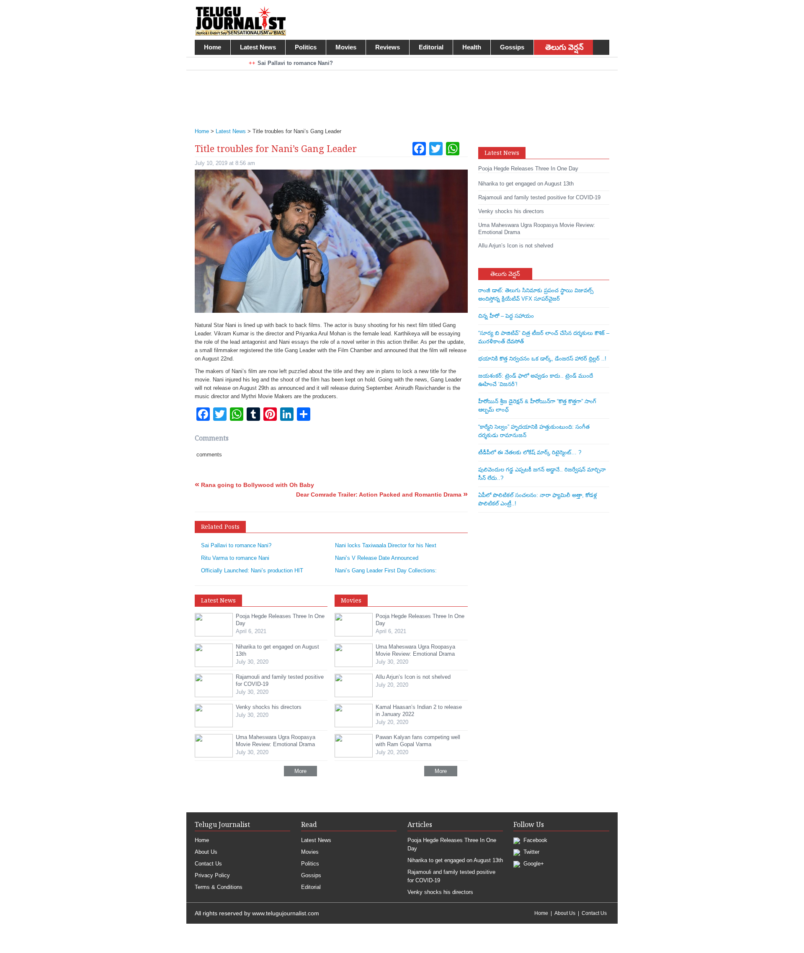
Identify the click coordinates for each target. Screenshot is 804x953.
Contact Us (208, 863)
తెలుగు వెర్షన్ (564, 47)
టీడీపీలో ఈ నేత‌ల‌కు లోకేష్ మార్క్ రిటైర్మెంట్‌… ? (529, 452)
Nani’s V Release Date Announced (376, 558)
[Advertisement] (398, 93)
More (300, 771)
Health (471, 47)
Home (212, 47)
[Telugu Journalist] (240, 20)
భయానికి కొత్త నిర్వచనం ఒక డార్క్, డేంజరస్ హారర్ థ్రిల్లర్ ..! (542, 358)
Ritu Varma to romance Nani (235, 558)
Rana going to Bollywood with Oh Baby (254, 485)
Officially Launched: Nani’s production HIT (252, 570)
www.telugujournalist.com (285, 913)
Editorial (431, 47)
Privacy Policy (212, 875)
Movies (345, 47)
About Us (206, 852)
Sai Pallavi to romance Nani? (236, 545)
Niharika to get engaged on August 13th (455, 860)
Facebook (534, 840)
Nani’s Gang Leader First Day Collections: (386, 570)
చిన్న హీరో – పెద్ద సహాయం (506, 316)
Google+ (533, 863)
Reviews (387, 47)
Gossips (512, 47)
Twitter (530, 852)
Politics (306, 47)
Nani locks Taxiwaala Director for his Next (385, 545)
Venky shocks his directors (440, 892)
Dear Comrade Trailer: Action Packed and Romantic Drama (382, 494)
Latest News (258, 47)
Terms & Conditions (218, 887)
